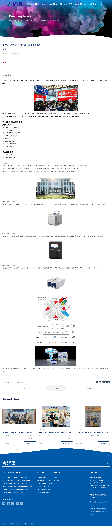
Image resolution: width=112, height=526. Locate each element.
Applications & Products (11, 473)
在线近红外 (19, 382)
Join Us (57, 473)
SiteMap (32, 523)
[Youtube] (17, 503)
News (30, 20)
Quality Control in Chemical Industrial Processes (16, 477)
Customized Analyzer (43, 492)
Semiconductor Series (43, 489)
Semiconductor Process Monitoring (12, 492)
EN (96, 4)
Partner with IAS (58, 480)
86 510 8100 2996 (97, 477)
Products (40, 473)
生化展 (13, 382)
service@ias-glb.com (99, 480)
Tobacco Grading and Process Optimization (15, 489)
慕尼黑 (8, 382)
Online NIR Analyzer (43, 486)
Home (26, 20)
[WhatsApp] (21, 503)
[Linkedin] (3, 503)
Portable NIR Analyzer (43, 480)
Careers (56, 477)
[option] (19, 427)
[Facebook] (8, 503)
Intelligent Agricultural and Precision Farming (15, 483)
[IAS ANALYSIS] (14, 4)
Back (57, 388)
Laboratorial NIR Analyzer (44, 483)
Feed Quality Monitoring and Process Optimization (17, 486)
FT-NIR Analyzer (41, 477)
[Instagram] (12, 503)
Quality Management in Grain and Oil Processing (16, 480)
